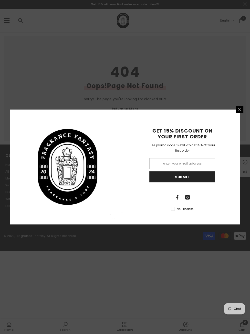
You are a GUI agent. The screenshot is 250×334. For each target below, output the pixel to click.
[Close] (239, 109)
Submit (182, 177)
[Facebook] (177, 197)
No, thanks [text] (185, 209)
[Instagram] (187, 197)
